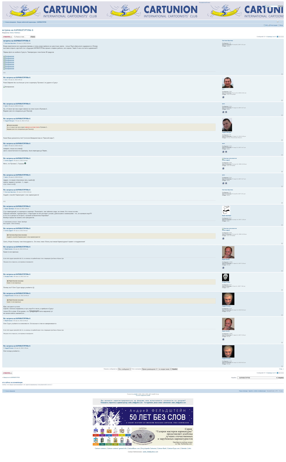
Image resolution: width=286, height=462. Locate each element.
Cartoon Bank (161, 448)
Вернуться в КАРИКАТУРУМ (12, 377)
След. (280, 369)
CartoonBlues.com (134, 448)
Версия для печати (277, 22)
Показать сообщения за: (111, 369)
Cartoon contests (100, 448)
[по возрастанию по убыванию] (168, 369)
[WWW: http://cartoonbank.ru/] (223, 97)
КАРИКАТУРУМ (41, 22)
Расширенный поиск (204, 2)
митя (6, 106)
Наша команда (243, 391)
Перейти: (233, 377)
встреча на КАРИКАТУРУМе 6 (17, 30)
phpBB (135, 394)
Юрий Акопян (8, 249)
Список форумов (10, 22)
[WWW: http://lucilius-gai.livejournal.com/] (223, 268)
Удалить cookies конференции (257, 391)
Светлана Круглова (10, 43)
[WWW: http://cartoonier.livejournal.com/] (223, 168)
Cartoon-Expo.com (173, 448)
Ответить (5, 36)
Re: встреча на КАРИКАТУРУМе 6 (16, 77)
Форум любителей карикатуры (26, 22)
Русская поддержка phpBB (143, 395)
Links (189, 448)
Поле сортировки (137, 369)
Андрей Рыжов (9, 295)
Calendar (183, 448)
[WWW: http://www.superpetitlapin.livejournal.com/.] (223, 112)
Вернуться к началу (282, 74)
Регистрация (273, 25)
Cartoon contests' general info (116, 448)
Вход (281, 25)
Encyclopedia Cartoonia (148, 448)
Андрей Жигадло (9, 120)
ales (6, 79)
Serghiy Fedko (9, 276)
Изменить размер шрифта (281, 22)
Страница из (270, 36)
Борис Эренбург (9, 208)
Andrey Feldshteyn (15, 32)
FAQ (266, 25)
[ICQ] (226, 112)
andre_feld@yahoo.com (150, 452)
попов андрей (9, 160)
